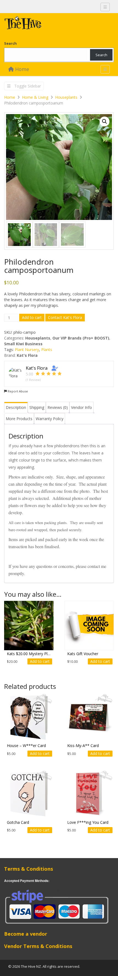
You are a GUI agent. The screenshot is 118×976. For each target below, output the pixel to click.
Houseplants (66, 97)
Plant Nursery (27, 349)
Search (10, 43)
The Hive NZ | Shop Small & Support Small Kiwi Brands (45, 24)
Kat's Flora (27, 355)
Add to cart (32, 317)
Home (21, 69)
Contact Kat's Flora (65, 317)
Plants (46, 349)
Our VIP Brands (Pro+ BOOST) (80, 338)
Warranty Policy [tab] (49, 418)
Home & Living (35, 97)
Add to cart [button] (40, 661)
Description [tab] (16, 407)
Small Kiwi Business (23, 343)
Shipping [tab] (36, 407)
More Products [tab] (19, 418)
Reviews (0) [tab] (57, 407)
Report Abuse (17, 391)
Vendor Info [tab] (81, 407)
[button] (104, 121)
